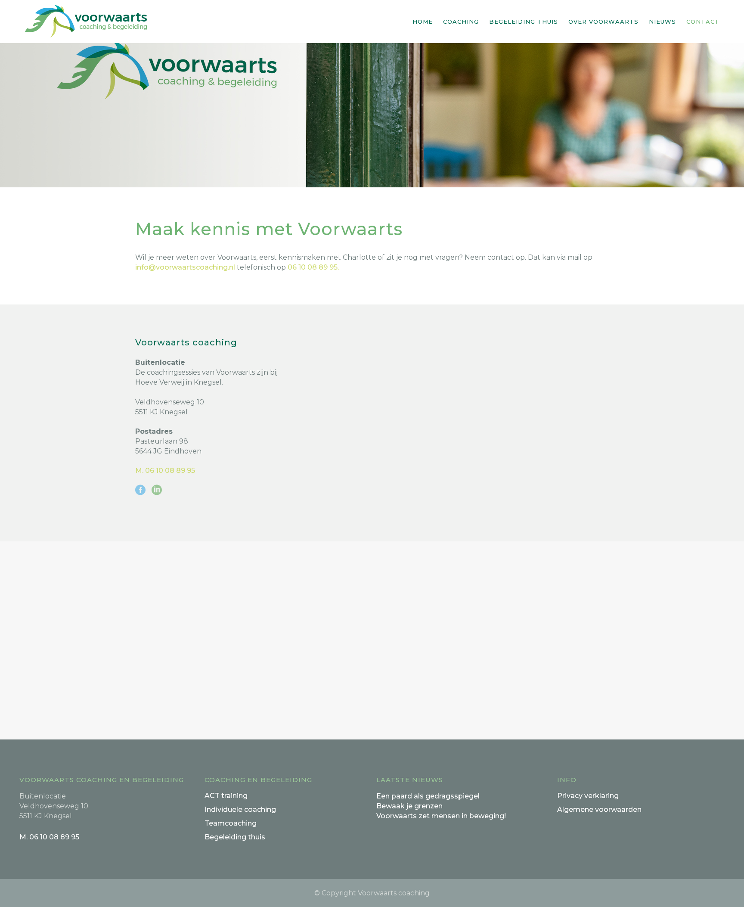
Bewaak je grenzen (409, 806)
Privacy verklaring (588, 796)
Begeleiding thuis (235, 837)
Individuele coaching (240, 809)
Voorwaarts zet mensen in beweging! (441, 816)
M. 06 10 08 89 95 (165, 470)
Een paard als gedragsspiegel (428, 796)
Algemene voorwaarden (599, 809)
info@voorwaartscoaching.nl (185, 267)
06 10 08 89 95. (313, 267)
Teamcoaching (231, 823)
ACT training (226, 796)
